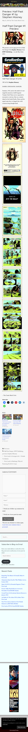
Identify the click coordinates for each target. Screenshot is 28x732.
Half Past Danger (8, 451)
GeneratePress (14, 730)
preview (4, 454)
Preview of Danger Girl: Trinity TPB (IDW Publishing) (17, 422)
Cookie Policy (5, 724)
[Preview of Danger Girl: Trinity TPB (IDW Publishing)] (18, 417)
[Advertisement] (14, 635)
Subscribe (6, 561)
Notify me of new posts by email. (13, 514)
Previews (6, 449)
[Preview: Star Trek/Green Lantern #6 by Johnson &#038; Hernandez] (7, 417)
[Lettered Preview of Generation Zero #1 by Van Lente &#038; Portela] (7, 431)
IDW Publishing (18, 451)
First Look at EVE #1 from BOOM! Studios (13, 606)
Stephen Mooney (12, 454)
